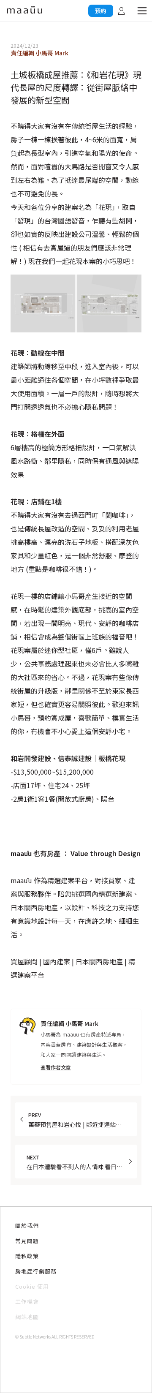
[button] (142, 11)
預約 (100, 11)
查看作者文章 (56, 1067)
